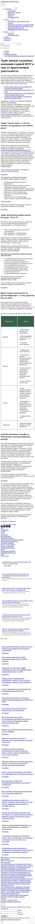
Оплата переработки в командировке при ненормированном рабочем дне (16, 690)
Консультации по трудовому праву (18, 21)
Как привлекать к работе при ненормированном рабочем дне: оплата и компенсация (16, 782)
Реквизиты (11, 14)
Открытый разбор (13, 35)
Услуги (6, 19)
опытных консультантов (12, 114)
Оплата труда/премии (7, 546)
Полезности (8, 38)
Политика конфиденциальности (10, 901)
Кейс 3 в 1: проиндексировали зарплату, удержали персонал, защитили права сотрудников (17, 880)
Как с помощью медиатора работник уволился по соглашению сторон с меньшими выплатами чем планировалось (15, 575)
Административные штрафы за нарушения (17, 96)
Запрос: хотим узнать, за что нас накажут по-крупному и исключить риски (18, 87)
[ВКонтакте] (4, 526)
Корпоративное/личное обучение (18, 29)
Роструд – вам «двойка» (8, 544)
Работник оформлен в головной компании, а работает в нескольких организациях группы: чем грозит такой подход (17, 763)
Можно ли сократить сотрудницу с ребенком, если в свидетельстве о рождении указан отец (17, 740)
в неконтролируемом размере (18, 97)
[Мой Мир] (9, 526)
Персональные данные (8, 548)
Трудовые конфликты (7, 543)
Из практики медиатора (8, 551)
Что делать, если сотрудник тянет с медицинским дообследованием (14, 709)
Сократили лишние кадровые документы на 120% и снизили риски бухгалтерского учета (16, 883)
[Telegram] (2, 526)
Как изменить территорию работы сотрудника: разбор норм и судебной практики (14, 659)
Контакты (7, 40)
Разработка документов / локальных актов (21, 24)
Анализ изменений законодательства (12, 539)
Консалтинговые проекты (16, 28)
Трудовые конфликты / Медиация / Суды (20, 26)
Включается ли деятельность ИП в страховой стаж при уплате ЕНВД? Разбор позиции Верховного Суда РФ (16, 670)
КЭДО (3, 549)
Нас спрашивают (6, 536)
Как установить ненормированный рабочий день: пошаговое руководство (17, 792)
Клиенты (10, 15)
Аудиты (10, 23)
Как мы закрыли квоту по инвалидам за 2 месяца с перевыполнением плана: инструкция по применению (16, 873)
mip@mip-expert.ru (24, 857)
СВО (2, 554)
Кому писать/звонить (14, 12)
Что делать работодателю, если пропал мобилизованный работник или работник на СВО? (17, 700)
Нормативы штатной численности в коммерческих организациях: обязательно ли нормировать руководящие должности (17, 850)
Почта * (20, 912)
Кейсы (2, 870)
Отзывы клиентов (13, 17)
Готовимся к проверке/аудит (9, 541)
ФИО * (20, 910)
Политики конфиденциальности (11, 919)
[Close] (3, 904)
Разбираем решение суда (8, 552)
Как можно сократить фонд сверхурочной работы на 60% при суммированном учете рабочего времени (16, 877)
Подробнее (4, 174)
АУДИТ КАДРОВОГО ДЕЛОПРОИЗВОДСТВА (16, 150)
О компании (8, 9)
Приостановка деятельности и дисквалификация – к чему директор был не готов (19, 94)
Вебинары (11, 33)
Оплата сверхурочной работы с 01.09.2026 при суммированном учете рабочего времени (17, 773)
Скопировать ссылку (9, 524)
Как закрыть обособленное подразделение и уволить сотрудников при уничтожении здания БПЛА (17, 648)
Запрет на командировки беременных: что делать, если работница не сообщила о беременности (16, 827)
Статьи (6, 37)
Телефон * (21, 914)
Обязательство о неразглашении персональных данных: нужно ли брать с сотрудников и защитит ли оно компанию (16, 680)
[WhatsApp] (7, 526)
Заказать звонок (5, 862)
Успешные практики (7, 538)
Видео (6, 32)
